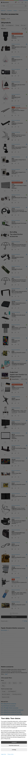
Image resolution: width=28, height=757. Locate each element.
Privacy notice (10, 754)
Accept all (14, 742)
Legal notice (3, 754)
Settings (14, 749)
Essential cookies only (14, 745)
